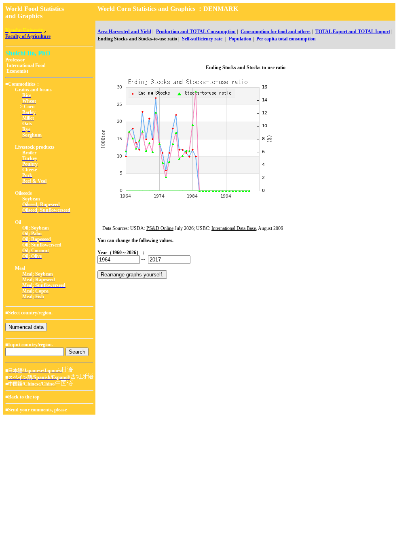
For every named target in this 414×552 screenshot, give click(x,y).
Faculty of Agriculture (28, 36)
